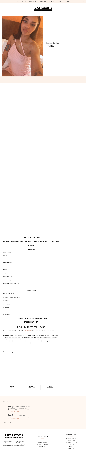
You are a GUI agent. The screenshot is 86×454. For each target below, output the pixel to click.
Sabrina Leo (31, 388)
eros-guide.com (47, 337)
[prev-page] (30, 392)
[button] (84, 1)
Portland (56, 43)
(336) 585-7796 (10, 335)
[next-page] (32, 392)
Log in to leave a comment (13, 411)
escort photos (23, 339)
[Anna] (12, 371)
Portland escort (14, 342)
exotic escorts (6, 341)
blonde (25, 335)
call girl (52, 335)
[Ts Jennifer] (50, 371)
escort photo (17, 339)
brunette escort (35, 335)
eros (16, 337)
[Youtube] (17, 449)
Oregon (48, 43)
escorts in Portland (43, 339)
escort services (31, 339)
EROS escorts (27, 337)
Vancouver (33, 342)
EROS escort (20, 337)
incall (24, 341)
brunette (29, 335)
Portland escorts (21, 342)
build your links (13, 406)
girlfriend (14, 341)
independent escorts (37, 341)
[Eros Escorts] (43, 9)
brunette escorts (42, 335)
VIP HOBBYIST (28, 330)
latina (43, 341)
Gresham (19, 341)
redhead (28, 342)
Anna (12, 388)
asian (16, 335)
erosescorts (54, 337)
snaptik (10, 415)
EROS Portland (40, 337)
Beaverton (20, 335)
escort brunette (10, 339)
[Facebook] (10, 449)
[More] (63, 80)
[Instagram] (14, 449)
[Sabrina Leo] (31, 371)
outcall (51, 341)
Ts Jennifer (50, 388)
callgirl (56, 335)
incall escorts (28, 341)
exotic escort (50, 339)
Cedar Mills (5, 337)
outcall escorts (6, 342)
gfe (11, 341)
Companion (11, 337)
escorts (36, 339)
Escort (4, 339)
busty (48, 335)
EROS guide (33, 337)
